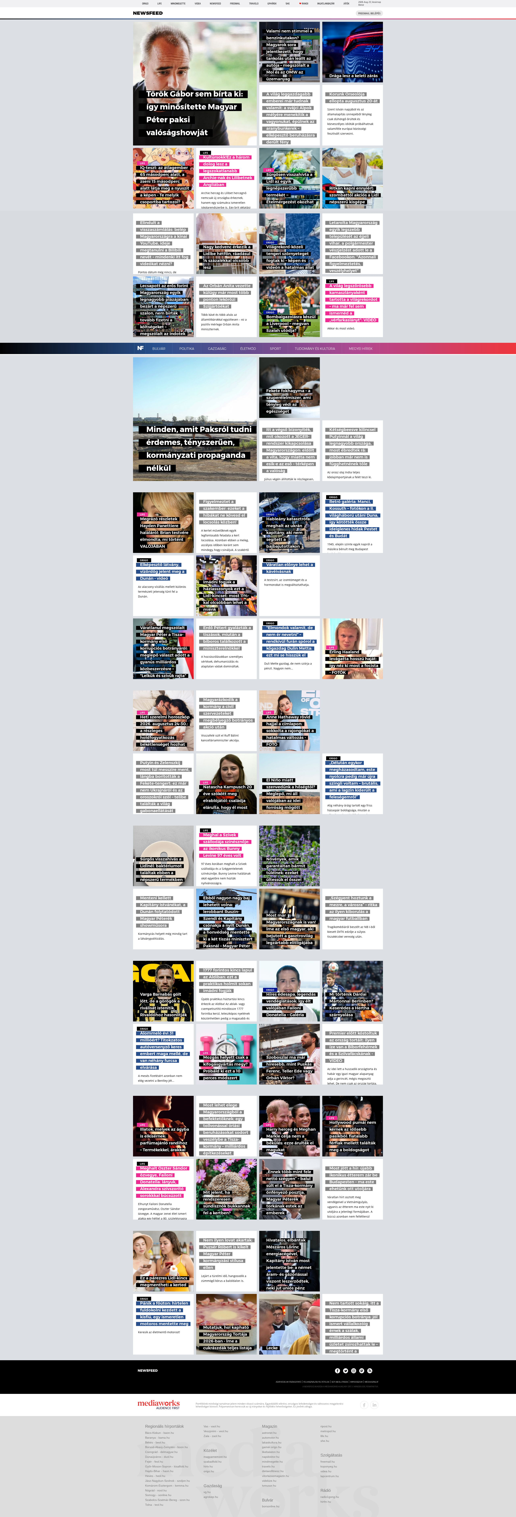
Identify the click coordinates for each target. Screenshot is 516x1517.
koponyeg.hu (328, 1466)
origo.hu (209, 1471)
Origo (145, 3)
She (288, 3)
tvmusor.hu (269, 1485)
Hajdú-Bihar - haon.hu (159, 1471)
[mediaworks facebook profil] (364, 1405)
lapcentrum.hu (329, 1476)
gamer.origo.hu (271, 1447)
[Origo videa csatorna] (361, 1370)
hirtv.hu (208, 1466)
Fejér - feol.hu (154, 1461)
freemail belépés (369, 13)
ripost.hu (326, 1426)
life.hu (324, 1436)
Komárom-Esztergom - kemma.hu (166, 1485)
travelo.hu (268, 1466)
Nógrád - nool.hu (156, 1490)
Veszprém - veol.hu (216, 1431)
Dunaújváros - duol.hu (159, 1456)
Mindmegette (178, 3)
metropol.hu (328, 1431)
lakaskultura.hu (271, 1442)
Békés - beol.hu (155, 1442)
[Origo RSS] (369, 1370)
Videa (198, 3)
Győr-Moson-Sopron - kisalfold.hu (166, 1466)
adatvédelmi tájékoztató (288, 1382)
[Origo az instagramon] (353, 1370)
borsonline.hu (270, 1506)
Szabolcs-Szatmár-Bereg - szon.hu (167, 1499)
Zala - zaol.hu (212, 1436)
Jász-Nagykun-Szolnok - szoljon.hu (167, 1480)
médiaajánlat (371, 1382)
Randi (305, 3)
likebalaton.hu (271, 1452)
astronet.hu (269, 1432)
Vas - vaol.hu (212, 1426)
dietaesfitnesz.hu (273, 1471)
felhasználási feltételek (316, 1382)
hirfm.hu (325, 1501)
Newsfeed (215, 3)
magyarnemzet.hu (215, 1456)
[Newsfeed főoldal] (148, 1370)
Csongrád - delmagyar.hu (161, 1452)
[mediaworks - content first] (159, 1405)
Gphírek (272, 3)
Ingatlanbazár (325, 3)
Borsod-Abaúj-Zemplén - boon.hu (166, 1447)
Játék (346, 3)
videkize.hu (269, 1480)
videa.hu (325, 1471)
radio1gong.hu (329, 1496)
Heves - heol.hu (155, 1476)
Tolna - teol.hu (154, 1504)
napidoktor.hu (270, 1456)
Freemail (235, 3)
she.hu (324, 1440)
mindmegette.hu (272, 1461)
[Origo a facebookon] (337, 1370)
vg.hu (207, 1492)
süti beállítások (340, 1382)
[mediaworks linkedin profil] (374, 1405)
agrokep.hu (211, 1496)
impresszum (356, 1382)
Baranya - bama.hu (157, 1437)
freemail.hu (327, 1461)
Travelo (253, 3)
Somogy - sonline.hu (158, 1495)
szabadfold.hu (213, 1461)
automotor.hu (270, 1437)
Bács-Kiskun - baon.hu (159, 1432)
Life (159, 3)
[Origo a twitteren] (345, 1370)
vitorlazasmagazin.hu (275, 1476)
